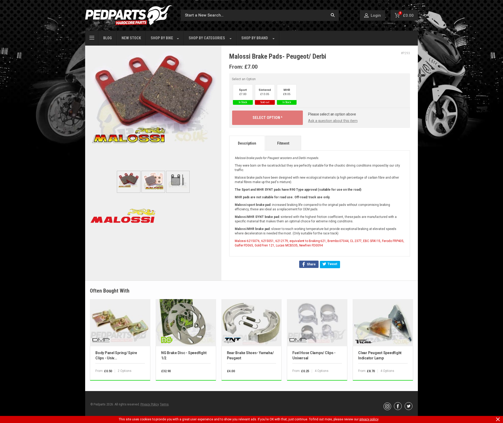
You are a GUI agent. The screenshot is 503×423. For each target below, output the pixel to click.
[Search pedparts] (333, 15)
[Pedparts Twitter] (408, 409)
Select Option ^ (267, 117)
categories (207, 38)
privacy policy (368, 419)
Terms (164, 404)
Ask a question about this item (333, 121)
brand (254, 38)
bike (162, 38)
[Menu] (91, 37)
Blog (107, 38)
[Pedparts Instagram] (387, 409)
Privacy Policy (149, 404)
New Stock (131, 38)
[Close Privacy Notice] (497, 419)
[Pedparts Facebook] (398, 409)
